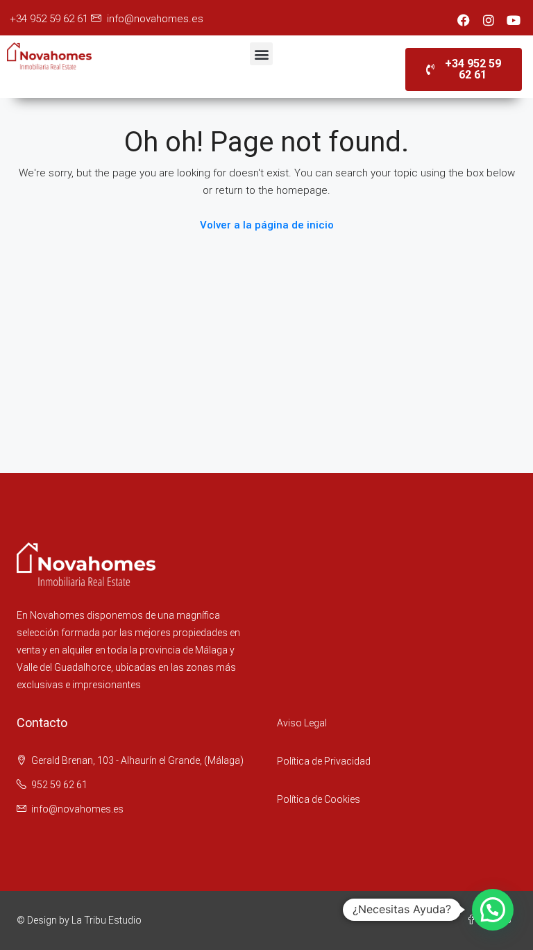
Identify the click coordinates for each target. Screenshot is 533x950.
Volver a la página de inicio (267, 225)
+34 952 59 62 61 (47, 18)
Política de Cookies (318, 799)
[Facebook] (463, 20)
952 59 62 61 (59, 784)
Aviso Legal (302, 722)
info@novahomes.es (153, 18)
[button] (261, 53)
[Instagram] (488, 20)
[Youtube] (513, 20)
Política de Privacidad (324, 761)
